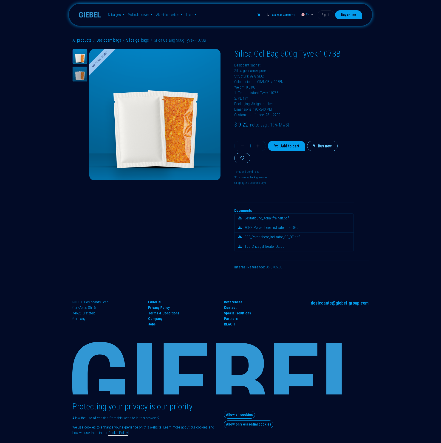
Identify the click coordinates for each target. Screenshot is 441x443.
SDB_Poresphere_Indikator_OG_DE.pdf (271, 237)
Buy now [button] (324, 146)
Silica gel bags (137, 40)
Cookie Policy (118, 433)
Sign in (326, 15)
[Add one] (260, 146)
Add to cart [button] (289, 146)
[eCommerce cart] (258, 14)
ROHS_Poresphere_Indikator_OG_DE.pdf (272, 227)
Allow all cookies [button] (239, 414)
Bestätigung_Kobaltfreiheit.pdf (266, 218)
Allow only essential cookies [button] (248, 424)
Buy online (348, 15)
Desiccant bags (108, 40)
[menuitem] (116, 15)
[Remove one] (240, 146)
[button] (95, 114)
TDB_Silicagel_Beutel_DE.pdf (264, 246)
